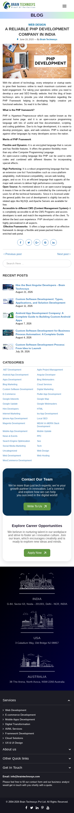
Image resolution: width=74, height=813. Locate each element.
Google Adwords (11, 399)
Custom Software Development (18, 389)
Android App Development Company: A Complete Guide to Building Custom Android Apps (43, 317)
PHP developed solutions (50, 219)
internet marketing (11, 413)
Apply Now (35, 552)
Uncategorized (10, 451)
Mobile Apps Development (20, 719)
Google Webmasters (47, 404)
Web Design (43, 451)
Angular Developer (46, 375)
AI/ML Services (13, 728)
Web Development (12, 455)
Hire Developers (11, 409)
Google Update (10, 404)
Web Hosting (43, 455)
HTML (40, 409)
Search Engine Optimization (16, 441)
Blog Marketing (10, 384)
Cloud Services (44, 384)
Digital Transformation (17, 724)
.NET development (12, 369)
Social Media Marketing (14, 446)
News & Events (10, 436)
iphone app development (15, 418)
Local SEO (42, 418)
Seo (39, 441)
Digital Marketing (45, 389)
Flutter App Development (49, 394)
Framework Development (19, 733)
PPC (39, 436)
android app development (15, 375)
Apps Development (12, 379)
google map (43, 399)
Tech (39, 446)
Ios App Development (47, 413)
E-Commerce (9, 394)
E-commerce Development (20, 714)
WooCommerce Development (17, 460)
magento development (14, 423)
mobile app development (15, 431)
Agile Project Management (50, 369)
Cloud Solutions (14, 738)
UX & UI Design (14, 742)
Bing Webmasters (45, 379)
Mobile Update (44, 431)
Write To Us (35, 506)
